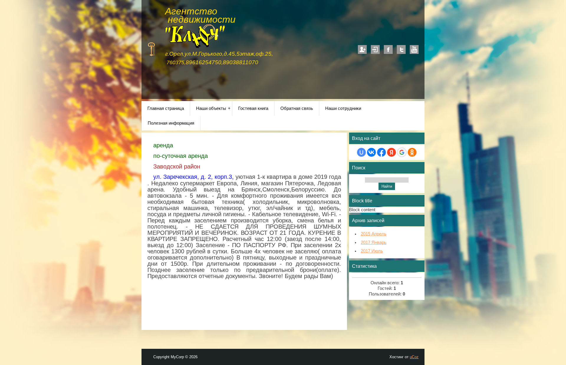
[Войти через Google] (402, 152)
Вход (375, 49)
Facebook (388, 49)
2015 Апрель (373, 234)
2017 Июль (372, 251)
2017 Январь (373, 242)
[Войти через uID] (361, 152)
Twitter (401, 49)
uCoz (414, 357)
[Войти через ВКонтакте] (371, 152)
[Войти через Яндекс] (391, 152)
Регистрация (362, 49)
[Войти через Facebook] (381, 152)
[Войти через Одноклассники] (412, 152)
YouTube (414, 49)
